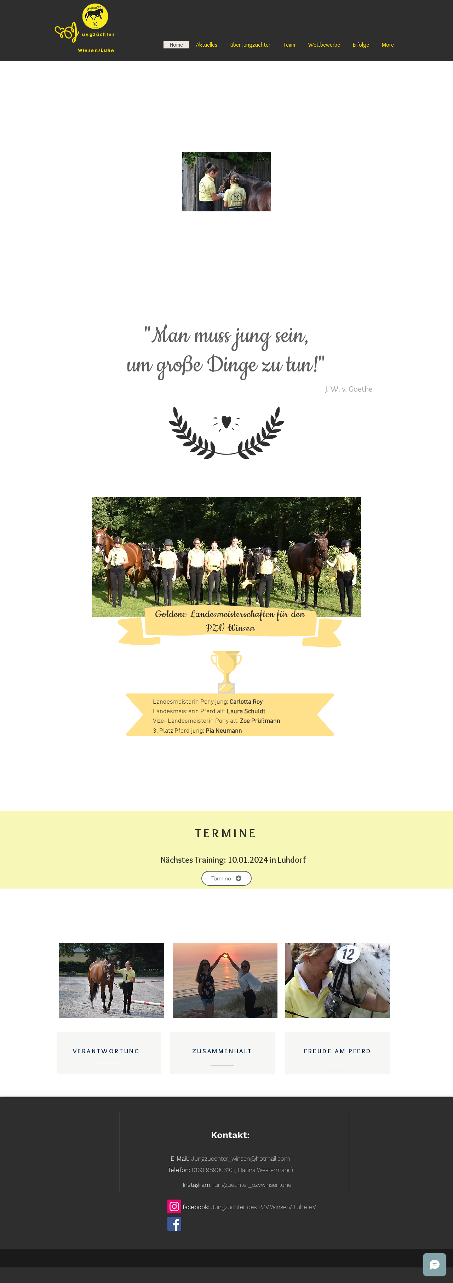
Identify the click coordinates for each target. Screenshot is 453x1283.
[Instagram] (174, 1206)
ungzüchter (98, 34)
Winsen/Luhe (85, 50)
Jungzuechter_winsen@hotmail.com (240, 1158)
